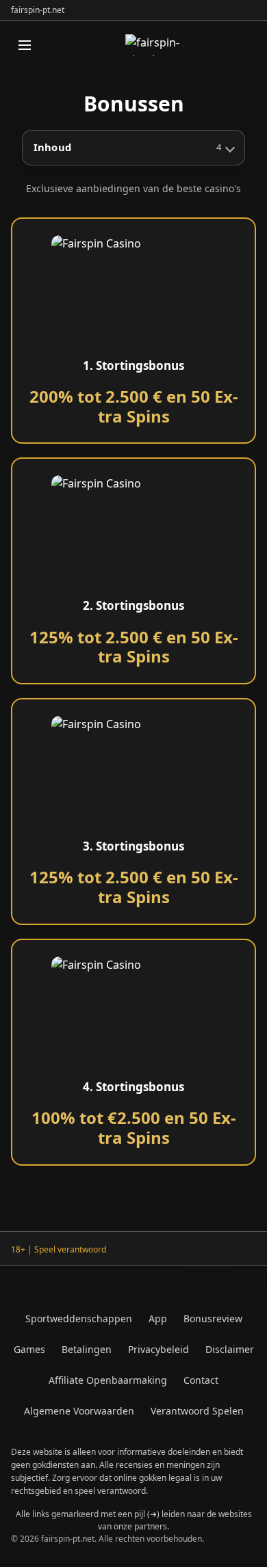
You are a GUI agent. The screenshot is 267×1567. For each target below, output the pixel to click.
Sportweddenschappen (78, 1318)
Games (29, 1349)
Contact (200, 1380)
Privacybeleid (158, 1349)
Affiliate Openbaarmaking (108, 1380)
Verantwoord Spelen (197, 1410)
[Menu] (24, 45)
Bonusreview (212, 1318)
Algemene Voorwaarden (79, 1410)
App (158, 1318)
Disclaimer (229, 1349)
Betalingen (87, 1349)
